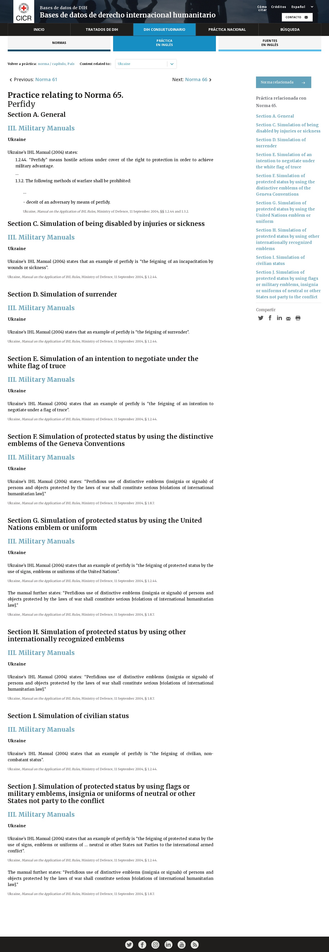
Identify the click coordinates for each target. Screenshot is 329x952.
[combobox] (118, 64)
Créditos (278, 6)
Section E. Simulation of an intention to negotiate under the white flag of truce (285, 160)
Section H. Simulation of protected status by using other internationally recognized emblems (287, 239)
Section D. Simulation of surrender (281, 142)
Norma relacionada (277, 82)
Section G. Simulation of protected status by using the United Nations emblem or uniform (285, 212)
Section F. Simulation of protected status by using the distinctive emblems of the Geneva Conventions (285, 185)
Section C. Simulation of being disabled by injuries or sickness (288, 128)
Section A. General (275, 116)
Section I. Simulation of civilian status (280, 260)
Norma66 (196, 79)
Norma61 (46, 79)
